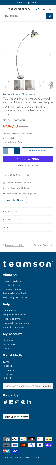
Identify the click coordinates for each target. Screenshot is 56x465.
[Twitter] (6, 402)
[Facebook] (11, 402)
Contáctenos (9, 310)
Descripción (10, 227)
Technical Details (12, 219)
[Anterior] (6, 54)
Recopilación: (10, 142)
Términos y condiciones (15, 297)
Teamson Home (11, 94)
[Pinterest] (23, 402)
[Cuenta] (43, 9)
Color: (6, 137)
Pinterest (8, 374)
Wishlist (7, 348)
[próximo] (49, 54)
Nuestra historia (11, 285)
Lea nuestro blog (12, 281)
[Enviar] (49, 16)
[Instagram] (17, 402)
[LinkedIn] (29, 402)
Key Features (10, 211)
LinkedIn (7, 378)
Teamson (34, 457)
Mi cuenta (8, 340)
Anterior (38, 245)
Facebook (8, 365)
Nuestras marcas (12, 289)
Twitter (6, 361)
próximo (48, 245)
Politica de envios (12, 318)
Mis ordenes (9, 344)
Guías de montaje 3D (14, 327)
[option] (28, 2)
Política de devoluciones (16, 323)
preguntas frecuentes (14, 314)
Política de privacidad (14, 293)
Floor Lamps (28, 94)
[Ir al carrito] (50, 9)
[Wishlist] (37, 9)
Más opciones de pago (28, 165)
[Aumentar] (17, 151)
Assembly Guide (15, 200)
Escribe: (7, 133)
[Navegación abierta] (4, 9)
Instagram (8, 370)
